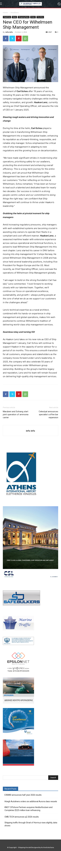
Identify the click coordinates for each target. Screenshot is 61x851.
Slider (33, 17)
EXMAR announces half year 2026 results (23, 795)
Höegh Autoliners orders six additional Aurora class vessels (31, 801)
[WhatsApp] (25, 38)
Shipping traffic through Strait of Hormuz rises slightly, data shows (31, 824)
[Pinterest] (19, 38)
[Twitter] (12, 38)
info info (9, 32)
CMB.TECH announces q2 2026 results (22, 817)
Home (5, 12)
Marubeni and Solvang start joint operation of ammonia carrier (15, 414)
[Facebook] (6, 38)
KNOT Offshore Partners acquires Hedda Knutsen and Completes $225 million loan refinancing (28, 808)
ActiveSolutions (47, 847)
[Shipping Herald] (30, 4)
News (14, 17)
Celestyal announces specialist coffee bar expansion (48, 414)
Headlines (14, 12)
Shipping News (24, 17)
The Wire (40, 17)
